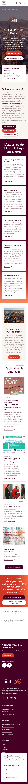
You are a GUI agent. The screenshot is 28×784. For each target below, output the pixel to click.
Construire (5, 749)
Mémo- (7, 734)
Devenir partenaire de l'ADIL (13, 597)
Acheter (4, 747)
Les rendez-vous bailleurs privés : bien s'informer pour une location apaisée (13, 460)
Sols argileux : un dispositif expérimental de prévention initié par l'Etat (13, 405)
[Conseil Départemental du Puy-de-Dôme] (8, 620)
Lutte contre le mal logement (13, 220)
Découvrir (13, 357)
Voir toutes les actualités (14, 567)
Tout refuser (9, 774)
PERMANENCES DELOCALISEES (9, 551)
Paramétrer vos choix (11, 778)
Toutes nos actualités (8, 714)
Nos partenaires (9, 134)
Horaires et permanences (14, 58)
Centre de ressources (8, 727)
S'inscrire (7, 655)
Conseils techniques (10, 190)
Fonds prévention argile (11, 276)
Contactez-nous (15, 53)
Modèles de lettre (7, 732)
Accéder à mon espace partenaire (15, 602)
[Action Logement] (19, 620)
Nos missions (8, 126)
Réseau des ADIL (6, 712)
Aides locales (6, 729)
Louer (3, 744)
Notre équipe (8, 130)
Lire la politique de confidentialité (12, 765)
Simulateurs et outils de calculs (11, 724)
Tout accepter (9, 770)
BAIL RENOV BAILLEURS (12, 507)
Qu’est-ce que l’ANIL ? (8, 709)
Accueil (4, 9)
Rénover (4, 752)
